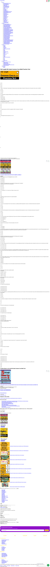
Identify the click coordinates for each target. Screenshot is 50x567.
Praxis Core (5, 54)
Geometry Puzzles (6, 63)
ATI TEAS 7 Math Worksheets (7, 27)
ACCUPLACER (5, 60)
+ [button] (3, 3)
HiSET (4, 50)
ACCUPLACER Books (4, 554)
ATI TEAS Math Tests (6, 6)
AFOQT (4, 45)
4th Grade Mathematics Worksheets (8, 30)
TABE (4, 56)
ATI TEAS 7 (5, 47)
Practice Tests (4, 541)
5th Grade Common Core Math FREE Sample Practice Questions (18, 482)
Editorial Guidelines (4, 562)
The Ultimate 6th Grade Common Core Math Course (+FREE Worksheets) (19, 450)
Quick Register (2, 511)
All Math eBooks (4, 553)
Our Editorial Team (4, 561)
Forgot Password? (2, 507)
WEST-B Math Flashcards (5, 404)
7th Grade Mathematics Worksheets (8, 32)
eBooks (3, 2)
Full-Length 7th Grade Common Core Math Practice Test (17, 477)
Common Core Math (6, 7)
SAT (4, 58)
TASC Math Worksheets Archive (8, 43)
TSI (4, 57)
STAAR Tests (5, 20)
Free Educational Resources (5, 539)
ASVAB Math (3, 491)
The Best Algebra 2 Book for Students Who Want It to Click (9, 401)
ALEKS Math (3, 490)
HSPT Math (5, 13)
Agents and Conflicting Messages (6, 407)
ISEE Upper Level (6, 51)
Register (6, 507)
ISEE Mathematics (6, 14)
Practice (3, 23)
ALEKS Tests (5, 5)
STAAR (4, 55)
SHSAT (4, 52)
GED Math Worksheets (6, 28)
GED (4, 49)
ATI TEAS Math (4, 547)
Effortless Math (2, 0)
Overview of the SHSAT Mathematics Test (7, 403)
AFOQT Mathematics (6, 4)
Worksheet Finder (4, 540)
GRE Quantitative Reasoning (7, 12)
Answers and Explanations (5, 389)
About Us (3, 559)
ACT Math (3, 549)
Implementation (4, 406)
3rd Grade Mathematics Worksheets (8, 29)
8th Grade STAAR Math (5, 500)
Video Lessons (4, 556)
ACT (4, 59)
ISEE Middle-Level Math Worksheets (8, 35)
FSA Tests (5, 9)
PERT (4, 53)
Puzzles (3, 61)
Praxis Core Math (4, 498)
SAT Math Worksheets (6, 38)
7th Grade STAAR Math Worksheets (8, 40)
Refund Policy (13, 565)
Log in (1, 506)
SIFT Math (5, 19)
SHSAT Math (3, 496)
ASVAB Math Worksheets (7, 26)
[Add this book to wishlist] (47, 161)
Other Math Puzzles (6, 65)
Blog (4, 67)
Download (2, 386)
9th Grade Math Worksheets (7, 33)
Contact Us (4, 565)
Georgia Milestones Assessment (8, 11)
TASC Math (3, 501)
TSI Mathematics (6, 22)
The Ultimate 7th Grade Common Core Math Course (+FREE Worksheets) (19, 446)
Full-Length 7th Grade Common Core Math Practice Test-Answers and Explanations (20, 473)
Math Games (3, 543)
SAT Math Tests (6, 17)
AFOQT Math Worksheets (7, 25)
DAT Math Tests (6, 8)
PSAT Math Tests (6, 16)
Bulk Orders (8, 565)
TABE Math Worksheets (7, 42)
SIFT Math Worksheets (7, 39)
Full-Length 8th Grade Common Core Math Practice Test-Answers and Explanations (20, 468)
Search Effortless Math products (4, 488)
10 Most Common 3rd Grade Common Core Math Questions (17, 486)
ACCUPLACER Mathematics (7, 3)
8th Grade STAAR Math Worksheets (8, 41)
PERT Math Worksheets (7, 36)
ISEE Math (3, 550)
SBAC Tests (5, 18)
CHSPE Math (3, 492)
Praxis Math (5, 15)
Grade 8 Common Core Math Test (17, 398)
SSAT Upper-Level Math (5, 497)
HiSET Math (3, 494)
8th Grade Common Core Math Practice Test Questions (17, 455)
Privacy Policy (17, 565)
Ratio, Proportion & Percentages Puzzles (9, 64)
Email (1, 514)
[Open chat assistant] (48, 565)
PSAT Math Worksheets (7, 37)
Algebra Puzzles (6, 62)
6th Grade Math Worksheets (7, 31)
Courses (3, 44)
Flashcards (3, 542)
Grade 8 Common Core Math (9, 398)
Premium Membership (4, 555)
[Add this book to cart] (48, 161)
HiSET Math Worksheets (7, 34)
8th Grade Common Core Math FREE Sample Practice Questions (18, 459)
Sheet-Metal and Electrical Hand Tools (7, 402)
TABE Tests (5, 21)
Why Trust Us (3, 560)
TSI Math (3, 502)
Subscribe (46, 530)
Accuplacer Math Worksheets (7, 24)
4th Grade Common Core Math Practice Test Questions (17, 464)
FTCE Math (5, 10)
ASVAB (4, 46)
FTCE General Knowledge (7, 48)
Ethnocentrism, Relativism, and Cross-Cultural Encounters (9, 405)
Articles (5, 66)
